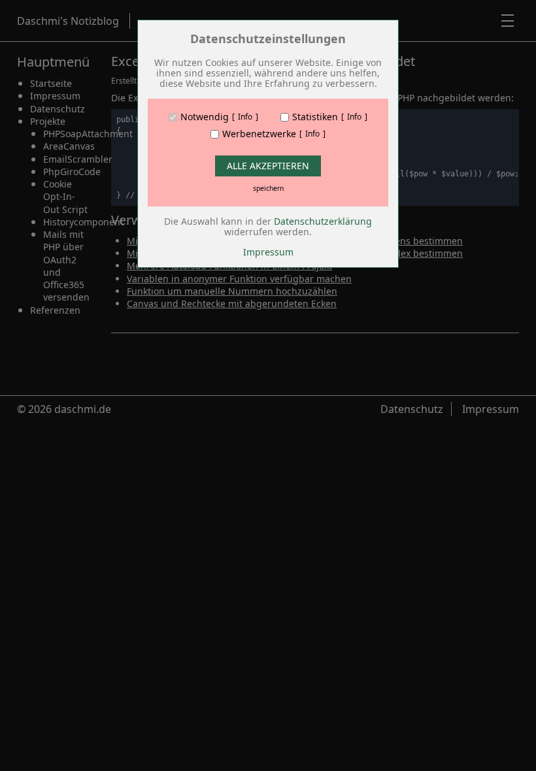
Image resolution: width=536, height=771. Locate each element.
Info (245, 117)
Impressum (268, 252)
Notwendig (204, 117)
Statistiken (315, 117)
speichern (268, 188)
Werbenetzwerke (259, 134)
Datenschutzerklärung (323, 221)
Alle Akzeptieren (268, 165)
